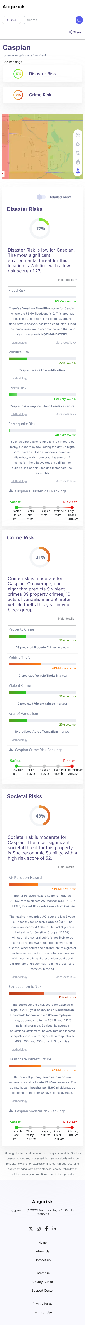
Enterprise (42, 1273)
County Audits (42, 1282)
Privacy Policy (42, 1303)
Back (13, 20)
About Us (42, 1251)
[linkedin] (54, 1228)
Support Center (43, 1290)
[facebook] (46, 1228)
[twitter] (31, 1228)
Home (42, 1242)
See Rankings (12, 62)
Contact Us (43, 1260)
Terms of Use (42, 1312)
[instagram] (38, 1228)
